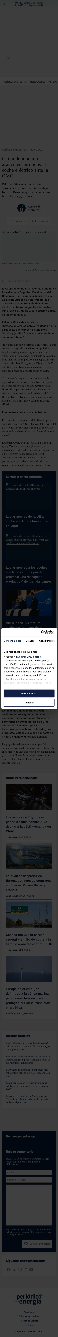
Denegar (29, 702)
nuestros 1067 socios (28, 656)
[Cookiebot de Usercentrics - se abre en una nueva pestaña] (41, 632)
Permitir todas (29, 693)
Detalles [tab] (30, 640)
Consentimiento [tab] (12, 640)
